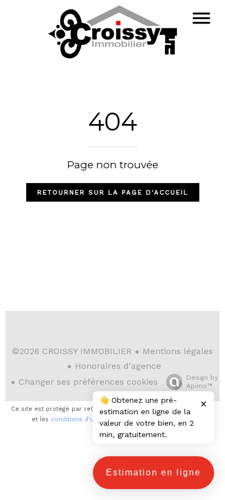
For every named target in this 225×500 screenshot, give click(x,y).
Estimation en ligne (153, 472)
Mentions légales (178, 351)
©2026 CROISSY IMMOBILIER (72, 351)
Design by (202, 382)
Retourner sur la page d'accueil (112, 192)
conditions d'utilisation (85, 419)
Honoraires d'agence (118, 366)
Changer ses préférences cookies (88, 382)
